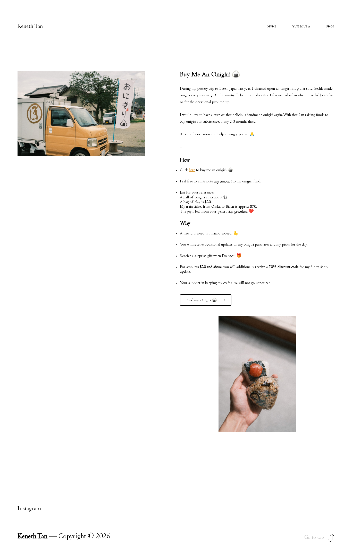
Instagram (29, 509)
